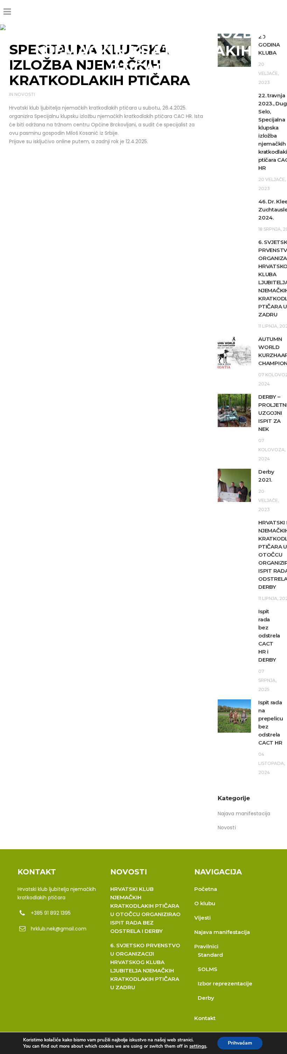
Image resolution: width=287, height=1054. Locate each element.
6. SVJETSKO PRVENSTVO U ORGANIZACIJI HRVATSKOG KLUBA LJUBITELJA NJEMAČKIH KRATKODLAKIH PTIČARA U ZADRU (145, 966)
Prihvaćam (240, 1043)
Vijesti (202, 917)
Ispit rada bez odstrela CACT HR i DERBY (269, 635)
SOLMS (207, 969)
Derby (206, 997)
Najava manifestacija (244, 813)
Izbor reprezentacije (225, 983)
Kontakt (205, 1018)
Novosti (24, 94)
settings (197, 1046)
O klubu (204, 903)
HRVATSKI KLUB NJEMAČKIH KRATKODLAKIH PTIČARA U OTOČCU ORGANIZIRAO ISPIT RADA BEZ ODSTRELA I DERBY (145, 910)
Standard (210, 954)
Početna (205, 889)
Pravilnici (206, 946)
